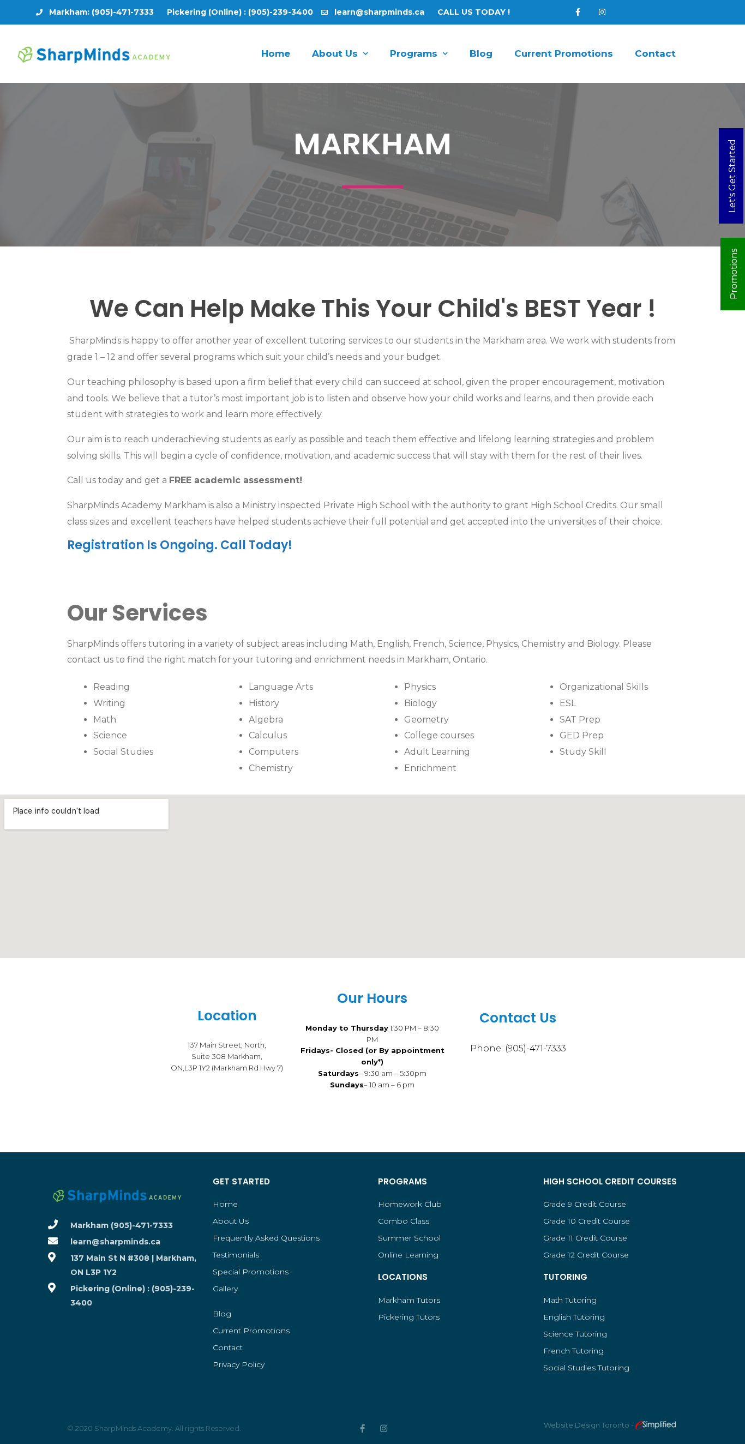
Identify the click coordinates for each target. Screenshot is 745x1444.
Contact (655, 53)
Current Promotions (563, 53)
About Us (335, 53)
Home (275, 53)
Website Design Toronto (587, 1425)
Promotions (734, 274)
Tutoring (565, 1277)
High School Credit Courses (610, 1181)
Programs (413, 53)
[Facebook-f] (578, 12)
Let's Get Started (732, 176)
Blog (481, 53)
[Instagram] (602, 12)
